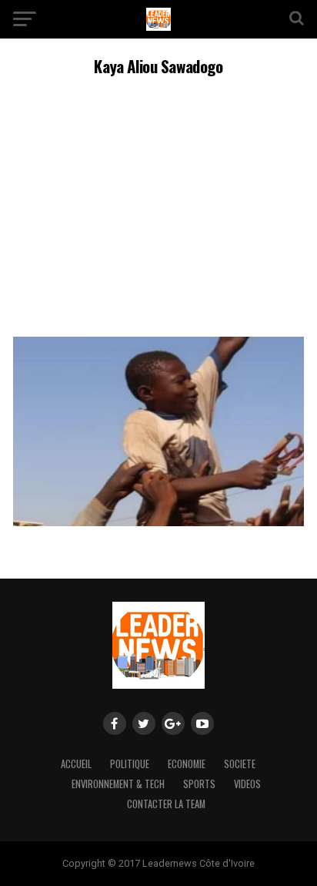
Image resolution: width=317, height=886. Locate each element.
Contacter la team (166, 804)
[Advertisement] (158, 204)
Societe (239, 764)
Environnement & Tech (118, 784)
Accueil (76, 764)
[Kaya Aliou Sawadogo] (158, 522)
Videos (247, 784)
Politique (129, 764)
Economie (186, 764)
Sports (199, 784)
